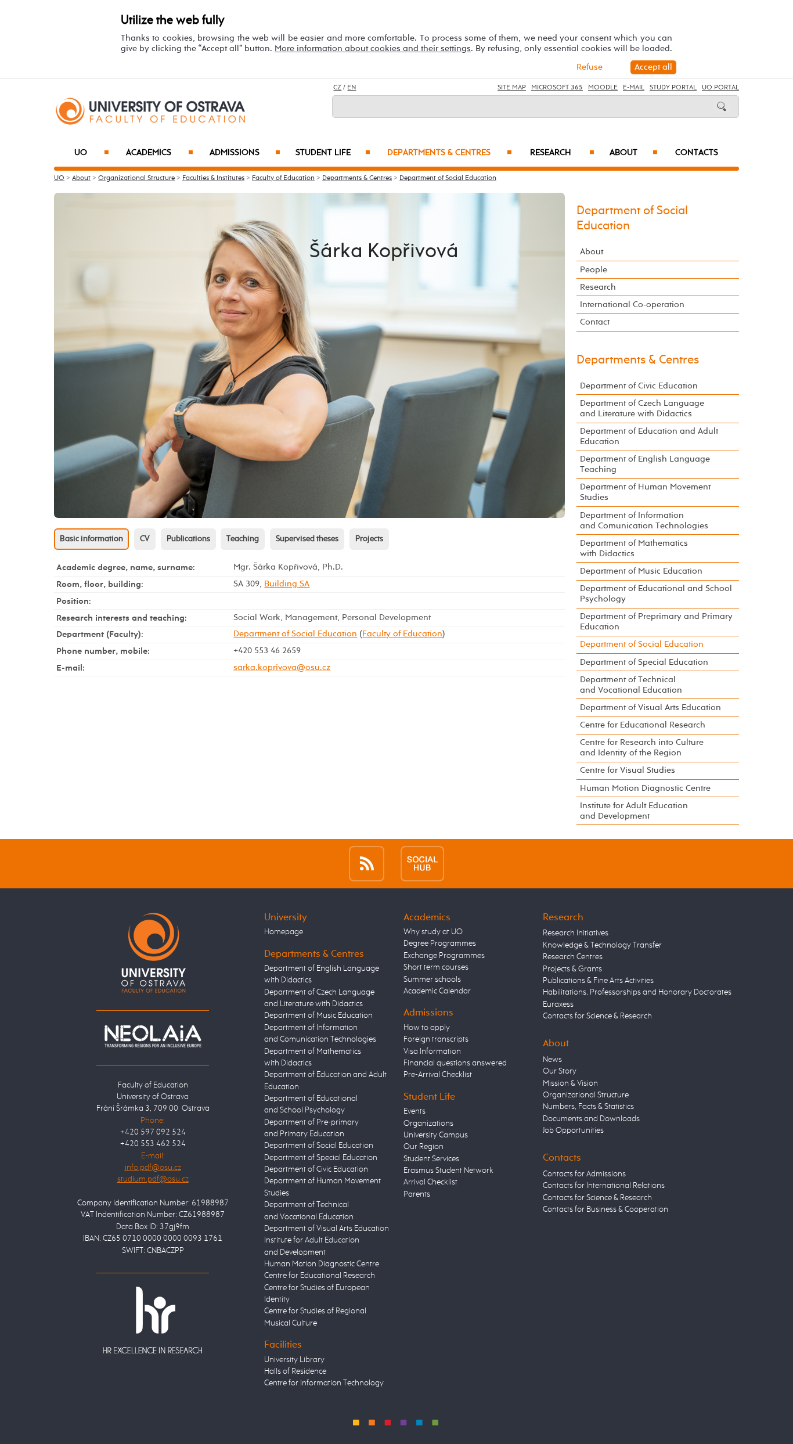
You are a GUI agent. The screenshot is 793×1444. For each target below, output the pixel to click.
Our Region (423, 1147)
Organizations (428, 1123)
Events (414, 1111)
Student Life (332, 153)
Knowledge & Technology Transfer (602, 945)
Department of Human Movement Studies (645, 492)
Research (562, 153)
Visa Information (432, 1051)
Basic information (91, 539)
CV (145, 539)
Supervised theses (307, 539)
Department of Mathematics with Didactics (634, 548)
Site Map (512, 87)
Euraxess (558, 1004)
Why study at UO (433, 932)
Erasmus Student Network (448, 1170)
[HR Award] (152, 1320)
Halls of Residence (295, 1371)
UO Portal (720, 87)
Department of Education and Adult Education (649, 436)
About (634, 153)
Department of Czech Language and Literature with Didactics (642, 408)
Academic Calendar (437, 991)
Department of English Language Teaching (645, 464)
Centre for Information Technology (324, 1383)
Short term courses (435, 967)
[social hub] (422, 864)
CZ (337, 87)
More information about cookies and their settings (373, 48)
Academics (159, 153)
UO (91, 153)
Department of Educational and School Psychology (656, 593)
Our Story (559, 1071)
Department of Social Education (447, 178)
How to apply (426, 1028)
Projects (369, 539)
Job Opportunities (573, 1130)
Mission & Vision (570, 1083)
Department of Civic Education (639, 385)
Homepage (283, 932)
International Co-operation (632, 304)
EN (351, 87)
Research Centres (573, 957)
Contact (595, 322)
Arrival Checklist (430, 1182)
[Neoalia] (152, 1036)
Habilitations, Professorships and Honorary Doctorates (637, 992)
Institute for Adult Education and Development (634, 810)
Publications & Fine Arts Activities (598, 981)
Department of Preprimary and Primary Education (656, 621)
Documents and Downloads (591, 1119)
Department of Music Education (641, 571)
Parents (416, 1194)
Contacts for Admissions (584, 1174)
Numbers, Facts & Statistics (588, 1107)
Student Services (431, 1159)
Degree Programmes (439, 943)
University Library (294, 1360)
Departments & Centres (449, 153)
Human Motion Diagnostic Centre (645, 788)
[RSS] (366, 864)
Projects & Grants (572, 969)
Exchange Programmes (444, 956)
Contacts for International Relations (604, 1186)
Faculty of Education (283, 178)
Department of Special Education (644, 662)
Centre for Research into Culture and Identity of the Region (642, 747)
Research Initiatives (575, 933)
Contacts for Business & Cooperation (605, 1209)
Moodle (603, 87)
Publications (188, 539)
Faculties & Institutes (213, 178)
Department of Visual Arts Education (650, 707)
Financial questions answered (455, 1063)
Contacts (696, 153)
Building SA (286, 583)
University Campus (435, 1135)
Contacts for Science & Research (597, 1016)
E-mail (633, 87)
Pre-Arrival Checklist (437, 1075)
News (552, 1060)
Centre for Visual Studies (627, 770)
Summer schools (432, 979)
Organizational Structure (136, 178)
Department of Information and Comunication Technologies (644, 520)
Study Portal (673, 87)
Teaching (242, 539)
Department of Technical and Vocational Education (631, 684)
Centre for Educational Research (642, 725)
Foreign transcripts (435, 1039)
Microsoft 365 (557, 87)
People (593, 269)
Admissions (245, 153)
